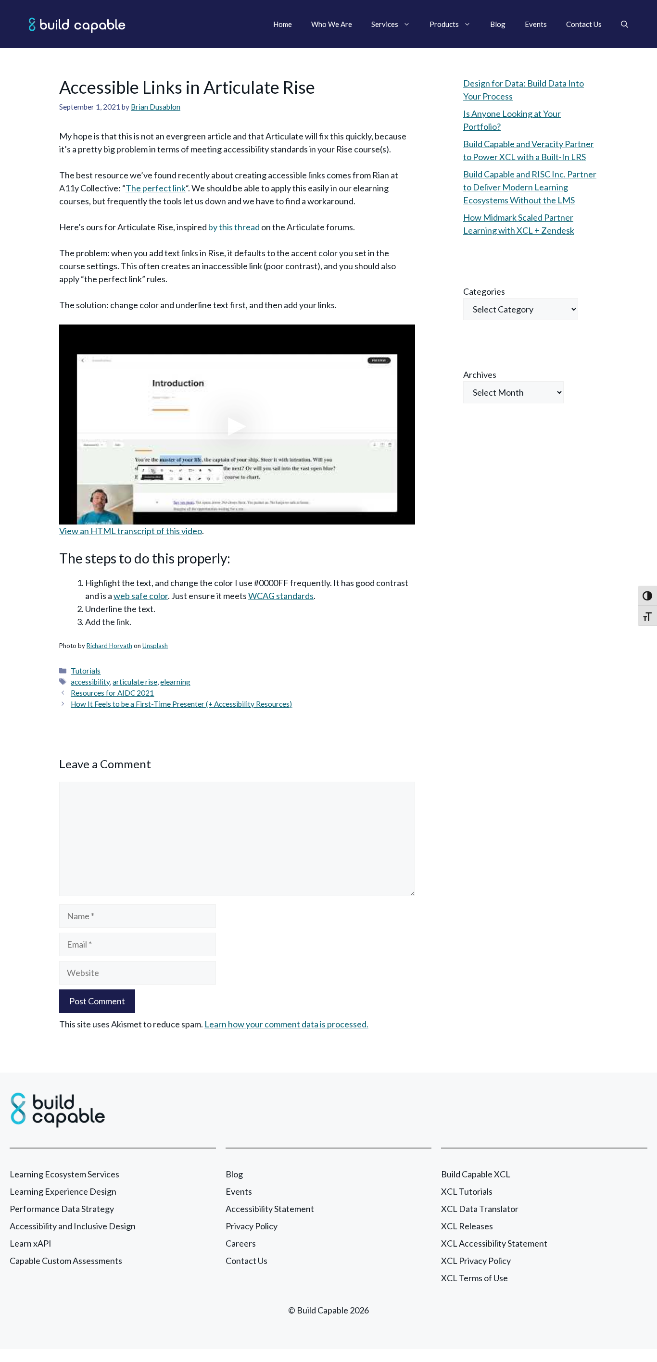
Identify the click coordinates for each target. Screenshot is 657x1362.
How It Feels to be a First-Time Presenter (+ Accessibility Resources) (181, 704)
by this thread (234, 227)
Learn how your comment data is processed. (286, 1024)
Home (282, 24)
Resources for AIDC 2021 (112, 692)
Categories (484, 291)
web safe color (141, 595)
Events (536, 24)
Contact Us (584, 24)
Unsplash (155, 646)
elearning (175, 681)
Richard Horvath (109, 646)
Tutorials (86, 670)
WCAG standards (281, 595)
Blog (497, 24)
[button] (624, 24)
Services (384, 24)
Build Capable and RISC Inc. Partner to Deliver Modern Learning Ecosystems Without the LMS (529, 187)
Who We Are (331, 24)
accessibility (90, 681)
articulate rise (135, 681)
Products (444, 24)
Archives (479, 374)
